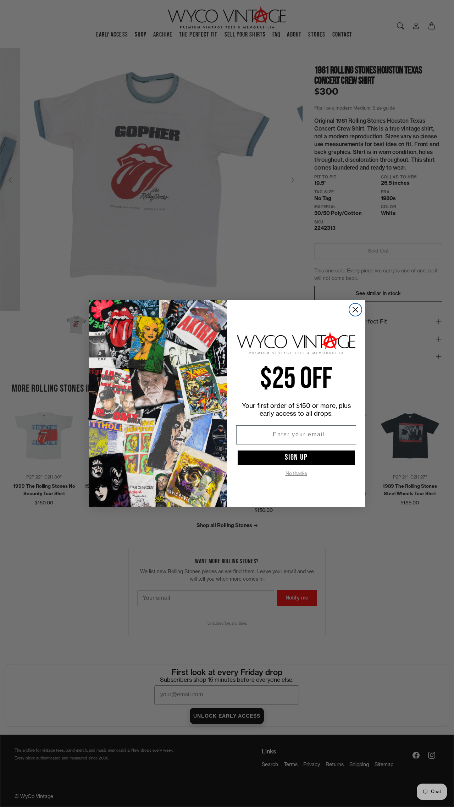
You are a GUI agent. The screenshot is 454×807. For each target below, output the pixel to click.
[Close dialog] (355, 309)
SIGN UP (296, 457)
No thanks (296, 473)
